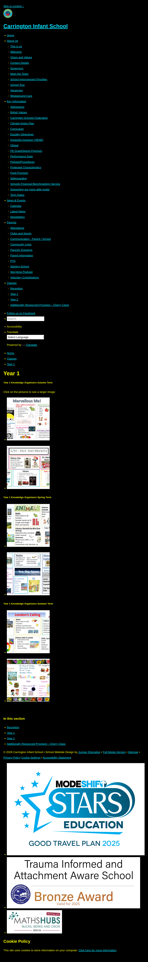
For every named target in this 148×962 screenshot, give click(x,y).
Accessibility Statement (57, 757)
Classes (12, 358)
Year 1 (11, 364)
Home (10, 353)
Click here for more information (97, 950)
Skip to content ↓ (13, 6)
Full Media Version (114, 752)
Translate (31, 344)
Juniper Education (89, 752)
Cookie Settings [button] (31, 757)
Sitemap (133, 752)
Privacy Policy (11, 757)
